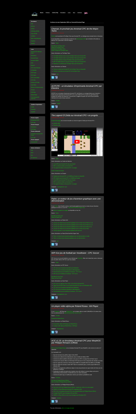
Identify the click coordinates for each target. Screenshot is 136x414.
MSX (32, 152)
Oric (32, 155)
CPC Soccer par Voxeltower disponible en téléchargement (66, 269)
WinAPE (33, 43)
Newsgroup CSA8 (35, 120)
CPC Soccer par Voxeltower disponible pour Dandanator (66, 267)
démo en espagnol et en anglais (61, 210)
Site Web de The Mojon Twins (58, 45)
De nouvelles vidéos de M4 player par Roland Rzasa (65, 323)
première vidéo (56, 123)
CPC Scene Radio (35, 77)
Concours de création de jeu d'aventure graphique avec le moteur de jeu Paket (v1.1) (72, 226)
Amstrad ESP (34, 142)
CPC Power (33, 72)
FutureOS (33, 109)
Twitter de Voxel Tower (56, 278)
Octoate (33, 89)
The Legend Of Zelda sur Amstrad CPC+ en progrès (65, 167)
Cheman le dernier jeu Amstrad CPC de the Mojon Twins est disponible (69, 69)
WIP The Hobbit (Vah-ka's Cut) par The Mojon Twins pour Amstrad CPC (69, 61)
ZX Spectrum (34, 157)
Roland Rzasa (70, 311)
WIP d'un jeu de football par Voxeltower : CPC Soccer (65, 273)
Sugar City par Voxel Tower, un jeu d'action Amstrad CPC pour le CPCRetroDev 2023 (72, 285)
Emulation (62, 12)
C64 (32, 150)
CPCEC (33, 28)
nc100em (33, 36)
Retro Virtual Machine (36, 38)
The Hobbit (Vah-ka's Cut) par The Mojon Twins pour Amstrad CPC (68, 59)
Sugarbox (33, 41)
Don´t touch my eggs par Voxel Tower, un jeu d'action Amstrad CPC (68, 283)
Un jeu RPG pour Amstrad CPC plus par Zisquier (64, 164)
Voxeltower (80, 258)
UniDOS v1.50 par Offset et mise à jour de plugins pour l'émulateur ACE (69, 395)
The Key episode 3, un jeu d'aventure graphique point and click (67, 230)
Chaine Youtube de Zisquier (57, 170)
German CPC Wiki (35, 82)
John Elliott (33, 85)
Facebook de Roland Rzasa (57, 318)
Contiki (32, 107)
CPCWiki (58, 100)
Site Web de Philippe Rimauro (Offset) (60, 380)
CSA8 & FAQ (55, 12)
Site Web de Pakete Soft (57, 215)
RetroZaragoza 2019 (81, 38)
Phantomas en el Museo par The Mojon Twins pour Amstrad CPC (68, 63)
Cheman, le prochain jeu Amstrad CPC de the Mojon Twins (66, 71)
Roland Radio (34, 94)
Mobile (41, 12)
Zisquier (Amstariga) (56, 120)
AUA (32, 63)
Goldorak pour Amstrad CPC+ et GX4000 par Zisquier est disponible (68, 176)
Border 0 (33, 65)
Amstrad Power (34, 58)
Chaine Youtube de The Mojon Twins (59, 50)
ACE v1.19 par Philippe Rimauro (58, 348)
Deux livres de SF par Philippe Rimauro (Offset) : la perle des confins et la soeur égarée (73, 387)
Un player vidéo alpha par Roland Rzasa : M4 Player (65, 325)
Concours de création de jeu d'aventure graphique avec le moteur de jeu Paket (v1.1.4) (73, 222)
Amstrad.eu (33, 55)
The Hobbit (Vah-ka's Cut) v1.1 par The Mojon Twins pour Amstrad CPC (69, 57)
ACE (32, 23)
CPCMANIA (33, 70)
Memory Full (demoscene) (37, 87)
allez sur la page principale (68, 408)
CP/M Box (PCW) (35, 31)
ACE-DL (33, 26)
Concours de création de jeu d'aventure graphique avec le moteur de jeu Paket (71, 228)
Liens (69, 12)
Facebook (57, 311)
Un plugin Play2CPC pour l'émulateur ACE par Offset (65, 393)
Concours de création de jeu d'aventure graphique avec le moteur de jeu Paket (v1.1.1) (73, 224)
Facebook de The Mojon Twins (58, 49)
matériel (58, 103)
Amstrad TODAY (35, 60)
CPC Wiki (33, 80)
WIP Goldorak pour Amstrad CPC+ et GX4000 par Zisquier (66, 178)
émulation (59, 398)
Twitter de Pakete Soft (56, 217)
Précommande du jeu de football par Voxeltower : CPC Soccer (67, 271)
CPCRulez (58, 377)
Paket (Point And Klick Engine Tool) (76, 207)
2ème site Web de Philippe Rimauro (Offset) (61, 381)
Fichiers (48, 12)
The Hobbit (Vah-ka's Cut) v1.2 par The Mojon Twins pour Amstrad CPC (69, 55)
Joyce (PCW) (34, 33)
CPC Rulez (33, 75)
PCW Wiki (33, 92)
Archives (80, 12)
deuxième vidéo (56, 125)
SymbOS (33, 111)
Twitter (57, 43)
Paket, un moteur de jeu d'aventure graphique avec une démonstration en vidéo (71, 236)
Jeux (74, 12)
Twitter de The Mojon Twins (57, 47)
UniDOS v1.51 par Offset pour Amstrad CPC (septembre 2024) (67, 389)
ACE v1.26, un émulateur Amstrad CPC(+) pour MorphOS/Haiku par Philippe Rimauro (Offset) (74, 391)
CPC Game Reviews (35, 67)
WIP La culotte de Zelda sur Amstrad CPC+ (63, 165)
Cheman (53, 36)
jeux (58, 74)
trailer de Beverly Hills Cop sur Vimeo (72, 313)
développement (60, 186)
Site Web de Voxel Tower (57, 276)
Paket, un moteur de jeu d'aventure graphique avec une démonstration (69, 238)
